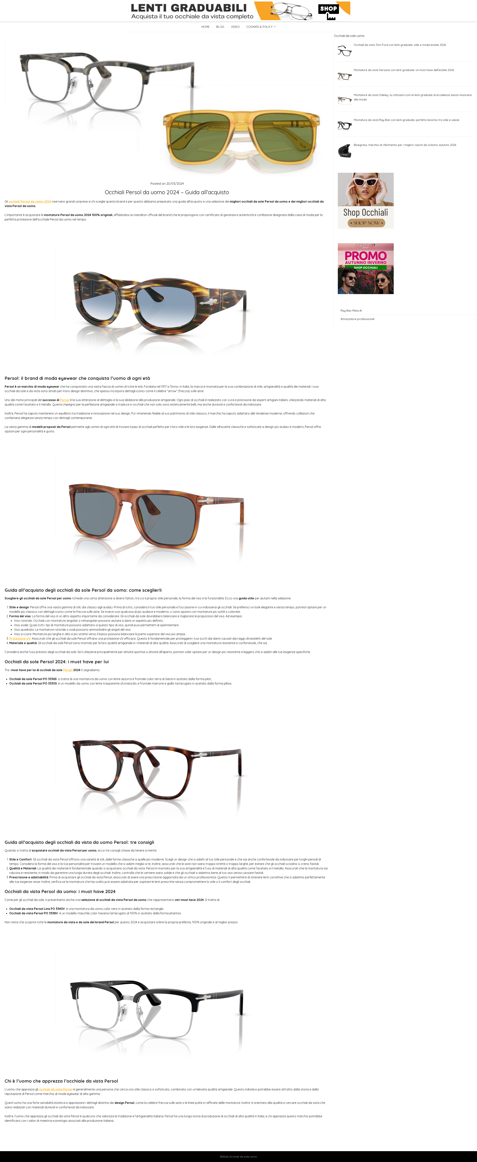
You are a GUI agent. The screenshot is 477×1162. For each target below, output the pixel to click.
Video (235, 27)
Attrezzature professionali (357, 319)
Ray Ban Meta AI (351, 310)
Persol (64, 400)
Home (205, 27)
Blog (220, 27)
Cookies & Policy (259, 27)
